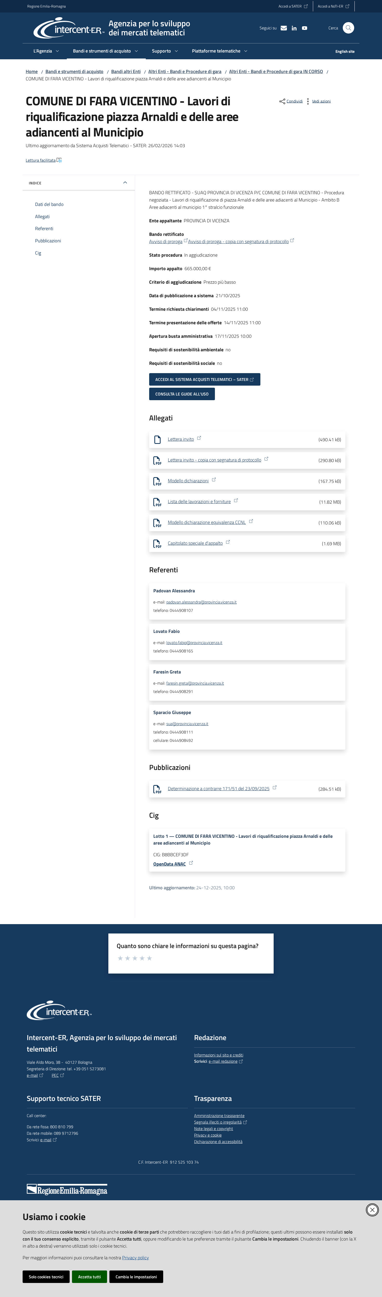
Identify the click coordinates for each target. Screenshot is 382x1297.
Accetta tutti (89, 1277)
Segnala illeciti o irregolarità (218, 1122)
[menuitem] (342, 51)
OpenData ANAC (169, 863)
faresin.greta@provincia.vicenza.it (195, 683)
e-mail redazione (223, 1061)
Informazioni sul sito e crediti (218, 1055)
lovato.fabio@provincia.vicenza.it (194, 642)
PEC (55, 1075)
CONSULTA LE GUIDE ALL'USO (182, 394)
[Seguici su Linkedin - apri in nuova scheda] (292, 27)
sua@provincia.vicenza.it (187, 724)
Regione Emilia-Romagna (46, 6)
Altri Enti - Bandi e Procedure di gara (184, 71)
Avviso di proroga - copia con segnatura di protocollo (238, 241)
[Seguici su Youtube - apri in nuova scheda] (302, 27)
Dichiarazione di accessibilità (218, 1141)
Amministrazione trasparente (219, 1115)
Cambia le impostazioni (136, 1277)
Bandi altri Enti (126, 71)
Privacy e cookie (208, 1135)
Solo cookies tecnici (46, 1277)
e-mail (32, 1075)
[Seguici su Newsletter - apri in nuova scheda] (281, 27)
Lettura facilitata (41, 160)
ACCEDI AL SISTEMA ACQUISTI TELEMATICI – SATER (201, 379)
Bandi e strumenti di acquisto (74, 71)
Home (32, 71)
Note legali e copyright (213, 1128)
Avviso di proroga (165, 241)
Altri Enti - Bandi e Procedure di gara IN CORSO (276, 71)
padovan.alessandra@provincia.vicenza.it (201, 602)
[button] (348, 28)
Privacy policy (135, 1257)
